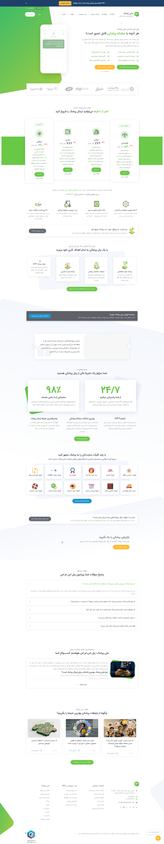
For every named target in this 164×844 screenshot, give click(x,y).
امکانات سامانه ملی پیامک (96, 790)
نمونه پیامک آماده (44, 798)
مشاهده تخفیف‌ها (65, 3)
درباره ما (47, 812)
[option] (124, 150)
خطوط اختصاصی (99, 798)
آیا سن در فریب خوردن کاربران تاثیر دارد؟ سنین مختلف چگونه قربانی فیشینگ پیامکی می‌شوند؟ (120, 743)
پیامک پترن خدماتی (71, 805)
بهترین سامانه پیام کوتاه (37, 425)
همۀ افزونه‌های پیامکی (82, 501)
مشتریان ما (46, 808)
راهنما (47, 805)
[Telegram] (124, 807)
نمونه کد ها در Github (70, 798)
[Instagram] (130, 807)
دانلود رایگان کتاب (121, 547)
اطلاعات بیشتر (124, 177)
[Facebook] (120, 807)
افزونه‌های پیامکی (72, 801)
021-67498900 (130, 799)
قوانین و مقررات (44, 819)
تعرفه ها (104, 14)
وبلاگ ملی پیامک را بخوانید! (82, 762)
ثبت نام (30, 14)
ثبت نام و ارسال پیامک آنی (127, 67)
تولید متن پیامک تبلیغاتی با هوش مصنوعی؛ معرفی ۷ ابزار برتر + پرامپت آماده (82, 742)
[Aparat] (127, 807)
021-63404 (131, 797)
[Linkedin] (136, 807)
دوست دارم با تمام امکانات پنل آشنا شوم (82, 289)
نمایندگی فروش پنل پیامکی (40, 316)
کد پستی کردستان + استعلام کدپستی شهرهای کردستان (44, 742)
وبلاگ (47, 801)
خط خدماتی (100, 801)
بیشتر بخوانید (83, 684)
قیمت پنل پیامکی (99, 794)
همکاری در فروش (44, 790)
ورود (39, 14)
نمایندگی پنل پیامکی (98, 808)
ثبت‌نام (125, 173)
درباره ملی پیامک (82, 438)
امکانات (112, 14)
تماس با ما (46, 816)
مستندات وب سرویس (70, 794)
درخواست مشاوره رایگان (104, 67)
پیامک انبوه (100, 805)
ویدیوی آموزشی (44, 794)
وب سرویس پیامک (37, 231)
